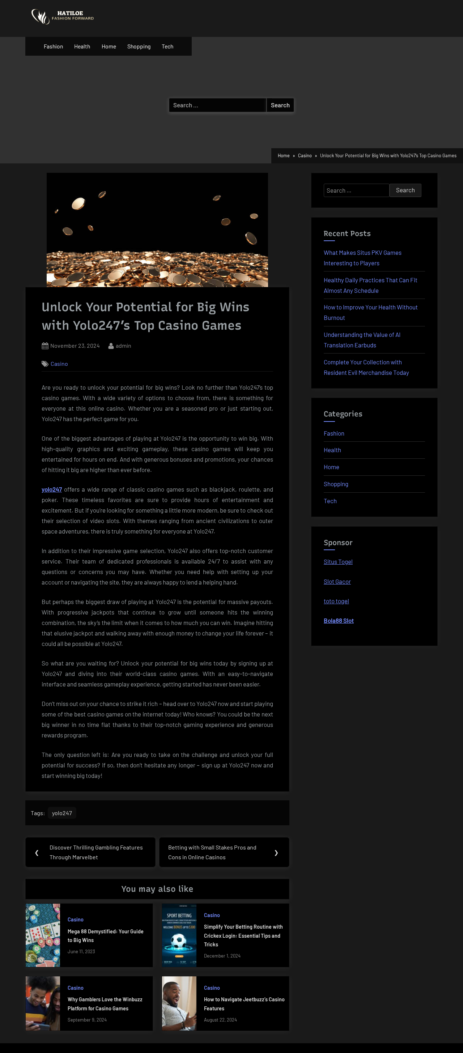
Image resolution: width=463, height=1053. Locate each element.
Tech (167, 46)
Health (82, 46)
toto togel (336, 600)
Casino (59, 363)
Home (109, 46)
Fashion (53, 46)
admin (123, 345)
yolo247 (52, 489)
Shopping (138, 46)
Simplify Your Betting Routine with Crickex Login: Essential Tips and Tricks (243, 935)
